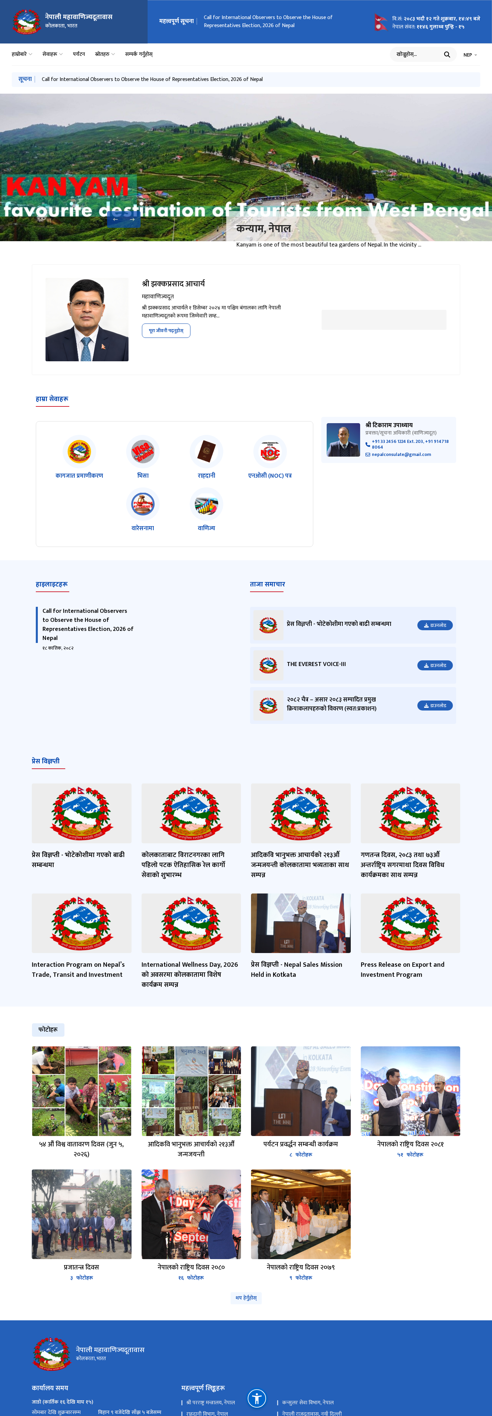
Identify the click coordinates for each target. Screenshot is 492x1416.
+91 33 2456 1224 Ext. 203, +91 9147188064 (410, 456)
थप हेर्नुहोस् (246, 1309)
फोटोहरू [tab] (48, 1042)
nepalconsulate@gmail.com (401, 467)
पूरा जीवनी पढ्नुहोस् (166, 343)
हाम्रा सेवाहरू (52, 410)
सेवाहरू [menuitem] (50, 55)
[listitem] (79, 470)
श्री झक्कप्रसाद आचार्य (173, 296)
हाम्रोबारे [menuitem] (19, 55)
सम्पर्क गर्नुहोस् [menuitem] (139, 55)
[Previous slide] (115, 219)
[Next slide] (132, 219)
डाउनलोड (438, 637)
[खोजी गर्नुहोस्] (447, 55)
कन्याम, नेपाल (229, 229)
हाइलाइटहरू (52, 596)
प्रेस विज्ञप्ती (46, 773)
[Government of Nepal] (27, 22)
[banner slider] (246, 167)
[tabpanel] (246, 1176)
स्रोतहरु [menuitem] (102, 55)
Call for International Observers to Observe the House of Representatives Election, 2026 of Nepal (268, 21)
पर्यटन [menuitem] (79, 55)
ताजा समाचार (267, 596)
